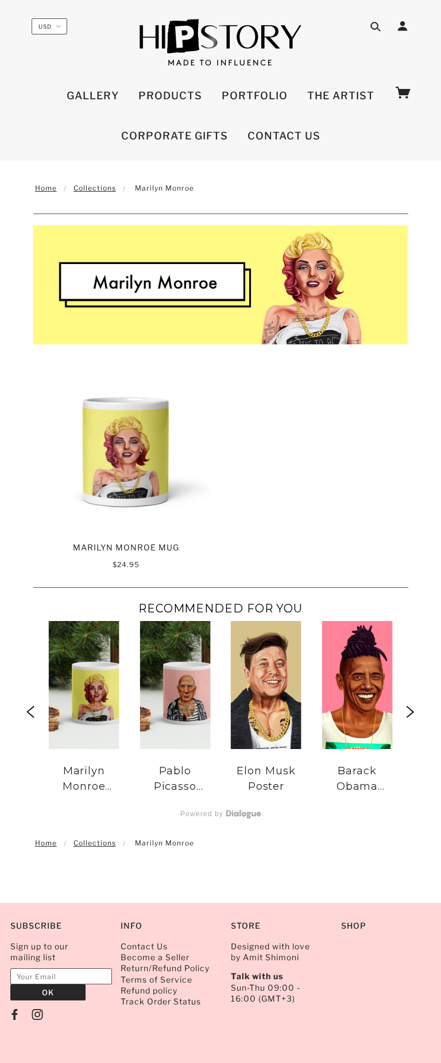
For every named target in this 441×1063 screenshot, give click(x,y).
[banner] (220, 43)
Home (46, 188)
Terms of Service (156, 979)
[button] (30, 712)
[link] (84, 713)
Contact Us (144, 946)
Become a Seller (155, 957)
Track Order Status (161, 1001)
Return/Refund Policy (165, 968)
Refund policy (149, 990)
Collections (95, 188)
